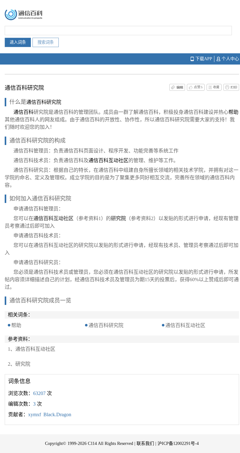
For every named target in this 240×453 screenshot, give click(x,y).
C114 (92, 443)
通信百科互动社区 (185, 325)
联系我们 (145, 443)
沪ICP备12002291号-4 (178, 443)
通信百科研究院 (105, 325)
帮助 (16, 325)
